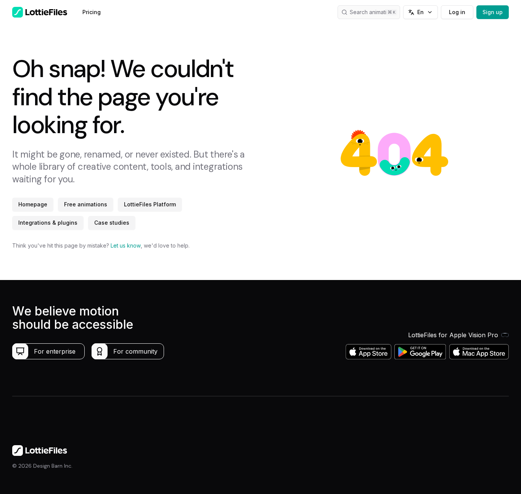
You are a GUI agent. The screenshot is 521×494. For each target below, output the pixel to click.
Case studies (111, 222)
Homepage (32, 204)
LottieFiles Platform (150, 204)
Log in (457, 12)
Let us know (126, 245)
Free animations (85, 204)
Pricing (91, 12)
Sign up (492, 12)
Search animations (373, 12)
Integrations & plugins (47, 222)
